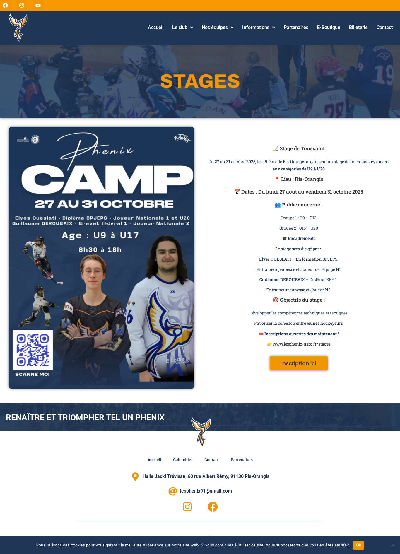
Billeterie (358, 27)
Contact (385, 27)
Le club (179, 27)
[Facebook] (5, 5)
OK (359, 545)
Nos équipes (215, 27)
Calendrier (183, 459)
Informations (255, 27)
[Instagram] (21, 5)
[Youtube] (38, 5)
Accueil (155, 27)
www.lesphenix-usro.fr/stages (302, 344)
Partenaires (296, 27)
